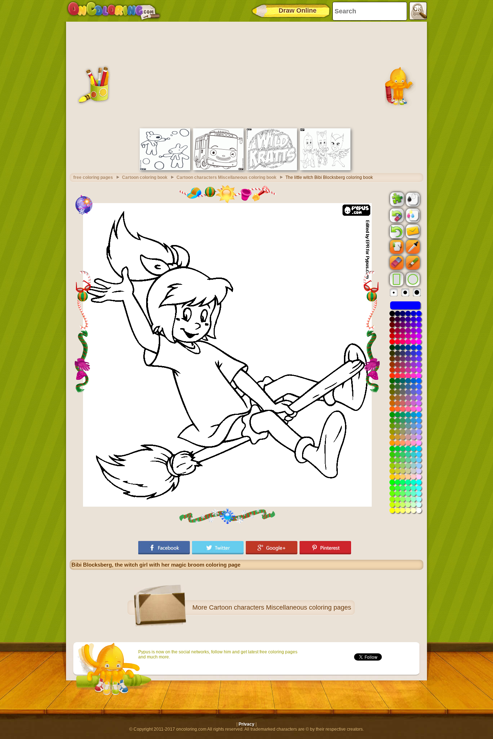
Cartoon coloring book (144, 177)
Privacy (246, 724)
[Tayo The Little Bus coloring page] (218, 168)
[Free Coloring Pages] (114, 11)
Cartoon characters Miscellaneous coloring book (226, 177)
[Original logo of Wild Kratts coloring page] (272, 168)
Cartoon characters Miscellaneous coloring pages (280, 607)
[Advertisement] (246, 74)
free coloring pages (93, 177)
